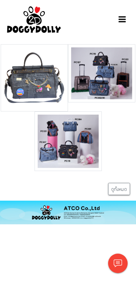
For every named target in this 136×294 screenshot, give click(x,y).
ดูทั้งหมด (119, 189)
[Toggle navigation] (122, 19)
